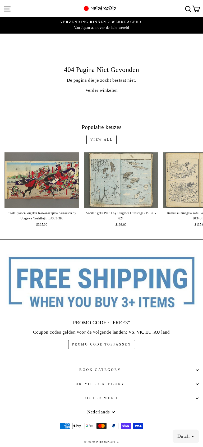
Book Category (100, 370)
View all (101, 139)
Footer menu (100, 398)
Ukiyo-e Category (100, 384)
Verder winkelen (101, 90)
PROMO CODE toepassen (101, 344)
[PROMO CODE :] (101, 282)
